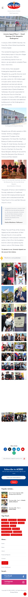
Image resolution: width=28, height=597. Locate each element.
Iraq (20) (4, 520)
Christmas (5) (17, 532)
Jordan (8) (21, 523)
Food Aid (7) (5, 526)
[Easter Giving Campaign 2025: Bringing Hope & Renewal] (4, 495)
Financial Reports (5, 554)
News (2, 547)
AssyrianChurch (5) (16, 534)
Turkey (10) (5, 523)
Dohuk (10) (13, 523)
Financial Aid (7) (6, 529)
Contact (3, 558)
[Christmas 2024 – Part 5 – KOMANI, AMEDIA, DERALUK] (4, 502)
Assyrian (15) (12, 520)
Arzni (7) (13, 526)
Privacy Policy (14, 592)
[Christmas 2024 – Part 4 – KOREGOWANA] (4, 510)
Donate (5, 563)
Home (2, 543)
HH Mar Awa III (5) (6, 532)
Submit (14, 482)
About (3, 551)
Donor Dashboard (6, 567)
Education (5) (5, 534)
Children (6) (16, 529)
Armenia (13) (21, 520)
